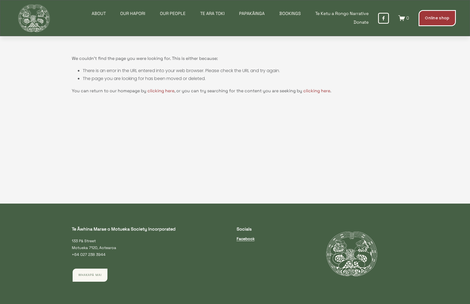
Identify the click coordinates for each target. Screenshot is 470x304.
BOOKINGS (290, 13)
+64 (75, 254)
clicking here (160, 91)
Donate (361, 22)
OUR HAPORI (132, 13)
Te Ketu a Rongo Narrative (342, 13)
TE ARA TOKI (212, 13)
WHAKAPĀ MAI (90, 275)
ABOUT (99, 13)
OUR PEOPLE (172, 13)
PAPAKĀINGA (252, 13)
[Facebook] (383, 18)
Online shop (437, 18)
